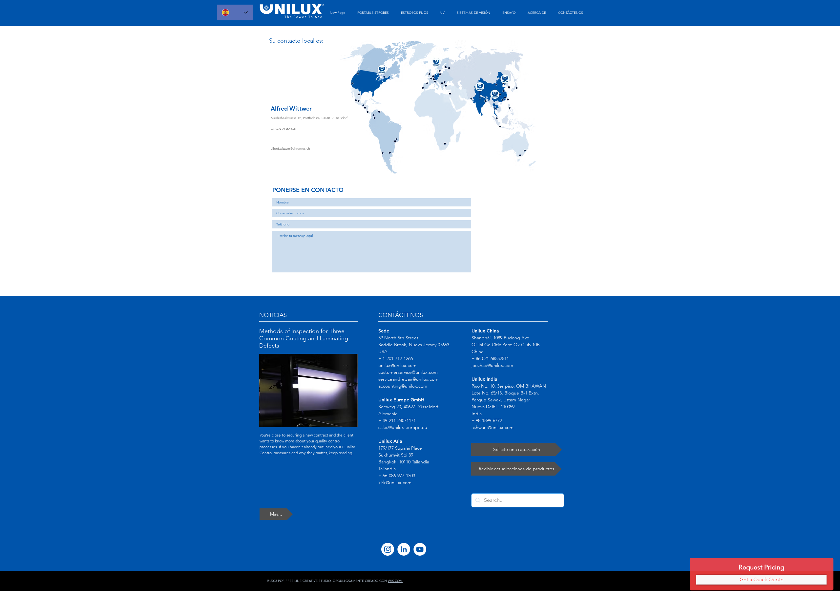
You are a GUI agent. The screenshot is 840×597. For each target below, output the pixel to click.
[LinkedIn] (403, 549)
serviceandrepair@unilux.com (408, 379)
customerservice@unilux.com (408, 372)
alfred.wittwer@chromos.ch (290, 148)
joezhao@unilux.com (492, 365)
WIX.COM (395, 581)
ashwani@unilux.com (493, 427)
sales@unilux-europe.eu (402, 427)
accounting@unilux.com (402, 386)
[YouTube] (419, 549)
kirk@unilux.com (394, 482)
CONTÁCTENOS (400, 315)
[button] (761, 580)
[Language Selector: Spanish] (235, 12)
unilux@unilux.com (397, 365)
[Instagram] (387, 549)
